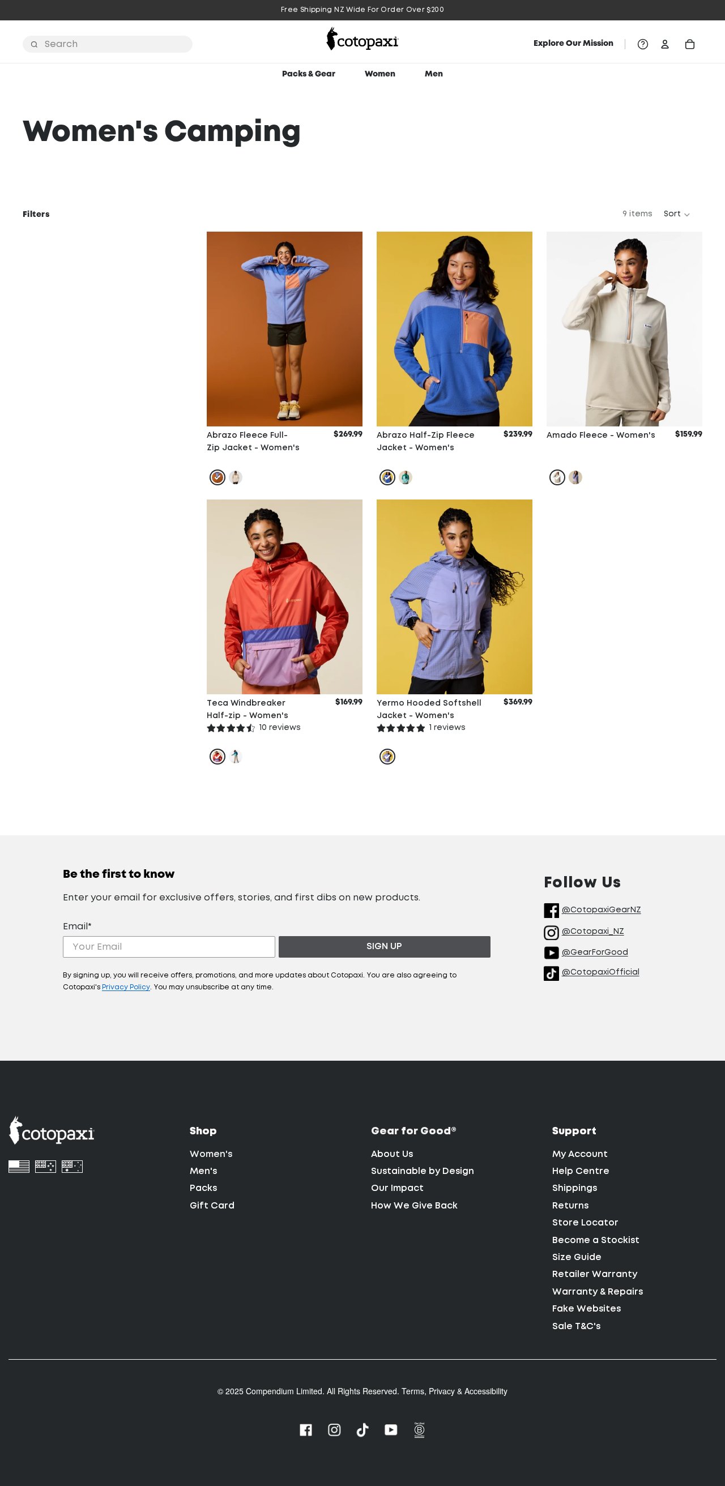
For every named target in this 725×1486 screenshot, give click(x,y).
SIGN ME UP (363, 916)
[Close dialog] (471, 609)
